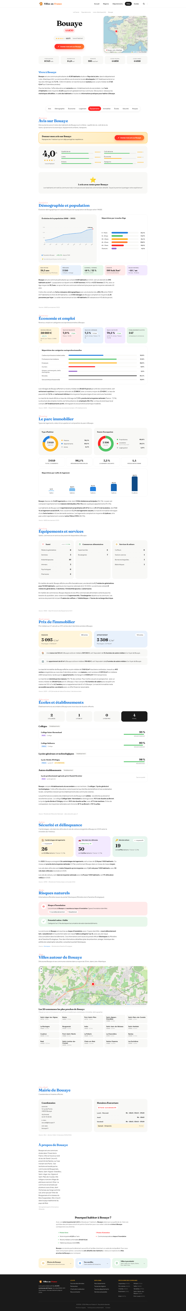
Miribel (138, 1283)
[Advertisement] (132, 87)
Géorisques (46, 946)
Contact (107, 1307)
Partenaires (74, 1286)
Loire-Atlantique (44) (99, 12)
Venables (139, 1289)
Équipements (94, 108)
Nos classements (99, 1283)
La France (76, 12)
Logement (82, 108)
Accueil (96, 4)
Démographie (59, 108)
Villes (128, 4)
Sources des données (77, 1283)
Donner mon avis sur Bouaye (70, 47)
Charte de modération (77, 1289)
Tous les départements (101, 1289)
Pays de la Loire (86, 12)
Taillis (138, 1286)
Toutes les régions (100, 1286)
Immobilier (107, 108)
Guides (136, 4)
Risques (135, 108)
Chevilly (123, 1289)
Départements (118, 4)
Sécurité (126, 108)
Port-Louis (139, 1296)
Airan (122, 1296)
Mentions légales (81, 1307)
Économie (71, 108)
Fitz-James (124, 1286)
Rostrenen (123, 1291)
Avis (49, 108)
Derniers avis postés (100, 1292)
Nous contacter (75, 1292)
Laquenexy (124, 1283)
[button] (93, 983)
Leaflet (135, 52)
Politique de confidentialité (96, 1307)
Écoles (116, 108)
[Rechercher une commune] (144, 4)
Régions (106, 4)
